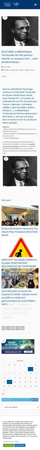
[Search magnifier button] (36, 399)
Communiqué (14, 70)
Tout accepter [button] (8, 445)
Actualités (6, 70)
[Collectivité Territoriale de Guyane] (11, 4)
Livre (24, 313)
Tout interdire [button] (20, 445)
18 (9, 382)
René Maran (7, 317)
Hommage (16, 313)
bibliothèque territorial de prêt (22, 309)
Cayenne (6, 313)
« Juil (3, 394)
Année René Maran (24, 304)
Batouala (6, 309)
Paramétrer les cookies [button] (11, 441)
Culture (21, 70)
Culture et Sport (29, 70)
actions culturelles (8, 304)
